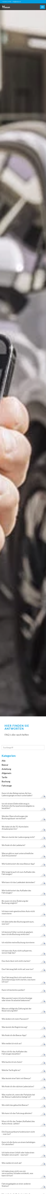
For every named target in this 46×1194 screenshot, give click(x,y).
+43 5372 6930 (6, 1)
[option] (23, 358)
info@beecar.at (16, 1)
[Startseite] (6, 7)
